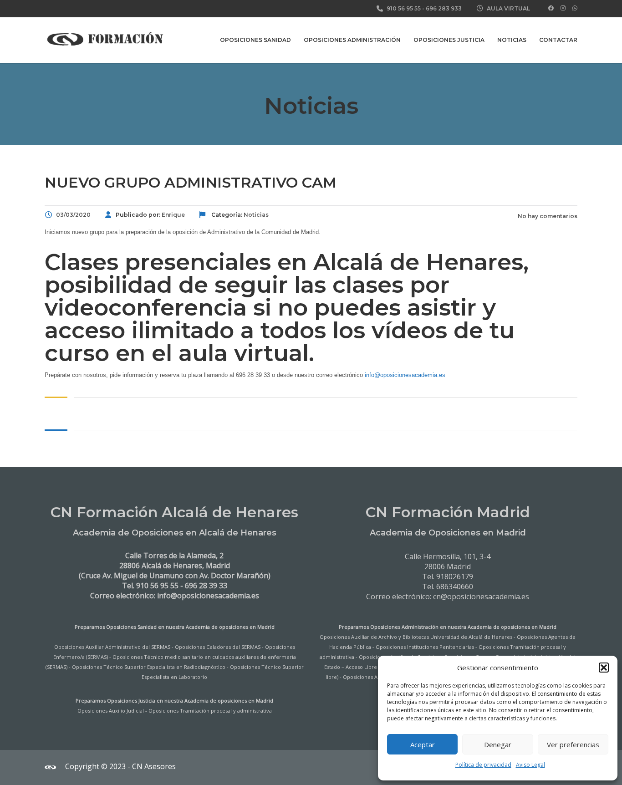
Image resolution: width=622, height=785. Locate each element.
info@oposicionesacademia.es (405, 375)
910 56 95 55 (404, 8)
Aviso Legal (530, 765)
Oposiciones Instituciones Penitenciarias (425, 646)
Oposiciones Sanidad (255, 39)
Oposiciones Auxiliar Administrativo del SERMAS (112, 646)
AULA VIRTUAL (508, 8)
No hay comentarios (546, 216)
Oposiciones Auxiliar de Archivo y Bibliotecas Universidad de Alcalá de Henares (416, 636)
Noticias (511, 39)
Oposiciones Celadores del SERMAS (217, 646)
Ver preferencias (573, 744)
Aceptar (422, 744)
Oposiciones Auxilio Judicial (110, 710)
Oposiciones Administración (352, 39)
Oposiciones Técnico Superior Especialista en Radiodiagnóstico (148, 666)
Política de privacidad (483, 765)
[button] (603, 667)
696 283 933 (444, 8)
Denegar (497, 744)
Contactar (558, 39)
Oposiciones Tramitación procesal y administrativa (210, 710)
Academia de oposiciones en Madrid (230, 626)
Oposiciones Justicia (448, 39)
